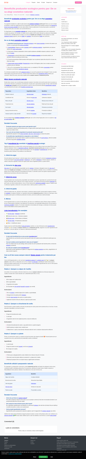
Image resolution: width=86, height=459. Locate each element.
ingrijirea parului (33, 143)
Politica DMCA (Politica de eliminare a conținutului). (67, 442)
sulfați (23, 36)
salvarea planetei (8, 415)
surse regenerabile (17, 49)
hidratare (8, 245)
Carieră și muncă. (65, 23)
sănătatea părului (21, 139)
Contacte (55, 2)
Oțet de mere (8, 387)
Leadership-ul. (64, 21)
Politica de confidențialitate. (10, 445)
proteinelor (52, 181)
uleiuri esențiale (40, 43)
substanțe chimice (8, 36)
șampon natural (23, 398)
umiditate (8, 193)
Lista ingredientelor (11, 210)
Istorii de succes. (65, 25)
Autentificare (78, 2)
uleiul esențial (14, 297)
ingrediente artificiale (23, 148)
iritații (41, 36)
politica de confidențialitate (15, 453)
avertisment (6, 448)
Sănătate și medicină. (34, 14)
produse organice (36, 55)
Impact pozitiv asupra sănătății (15, 63)
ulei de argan (36, 133)
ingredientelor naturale (50, 85)
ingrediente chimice (43, 73)
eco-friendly (35, 261)
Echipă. (43, 2)
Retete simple (35, 255)
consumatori (47, 67)
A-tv (6, 2)
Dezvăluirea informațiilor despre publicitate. (66, 443)
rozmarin (27, 286)
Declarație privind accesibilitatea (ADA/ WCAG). (67, 446)
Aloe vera (6, 168)
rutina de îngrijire (26, 226)
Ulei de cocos (30, 100)
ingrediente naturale (23, 69)
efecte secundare (24, 45)
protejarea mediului (37, 47)
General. (63, 19)
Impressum (59, 448)
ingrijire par (9, 85)
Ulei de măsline (30, 104)
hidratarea (38, 159)
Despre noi (49, 2)
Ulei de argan (30, 94)
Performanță (11, 55)
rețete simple (53, 415)
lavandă (23, 286)
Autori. (38, 2)
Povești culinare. (65, 28)
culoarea (36, 405)
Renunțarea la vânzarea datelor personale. (66, 445)
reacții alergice (44, 137)
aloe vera (34, 97)
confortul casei (40, 260)
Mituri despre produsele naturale (15, 79)
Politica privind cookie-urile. (62, 440)
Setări (51, 456)
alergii (12, 53)
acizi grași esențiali (18, 159)
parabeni (29, 36)
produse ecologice (34, 23)
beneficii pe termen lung (27, 87)
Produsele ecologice (28, 43)
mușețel (34, 113)
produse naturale (46, 411)
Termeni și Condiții (8, 446)
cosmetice (26, 47)
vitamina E (27, 159)
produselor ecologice (19, 19)
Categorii (28, 2)
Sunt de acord (43, 456)
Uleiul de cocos (11, 177)
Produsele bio (26, 63)
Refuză (34, 456)
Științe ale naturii (64, 30)
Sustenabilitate (11, 47)
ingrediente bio (13, 143)
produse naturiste (39, 249)
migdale (33, 110)
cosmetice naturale (20, 31)
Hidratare (44, 94)
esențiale (37, 149)
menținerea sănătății (40, 183)
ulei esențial (17, 286)
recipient (12, 292)
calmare (31, 168)
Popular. (34, 2)
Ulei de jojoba (30, 107)
